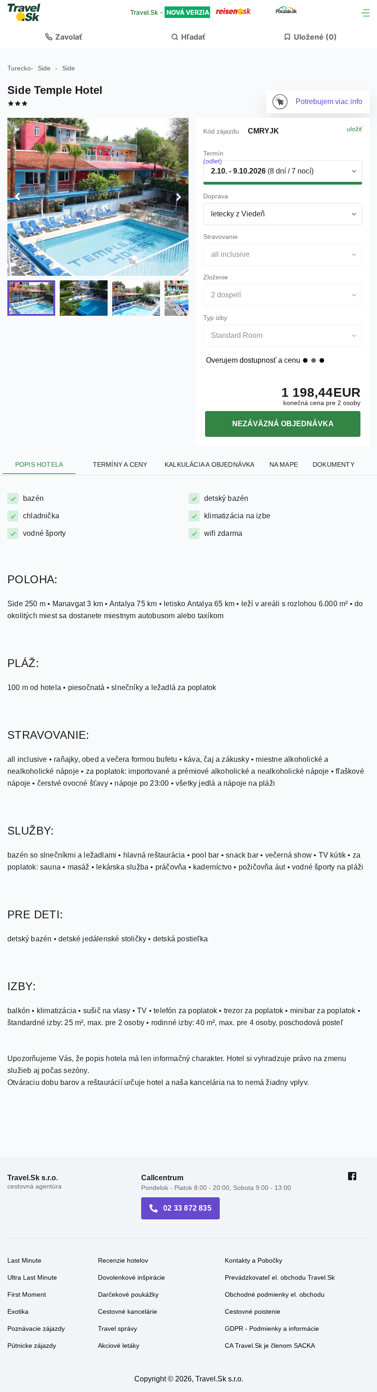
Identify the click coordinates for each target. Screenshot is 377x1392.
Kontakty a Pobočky (253, 1260)
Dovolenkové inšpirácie (131, 1277)
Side (44, 68)
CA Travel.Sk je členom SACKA (270, 1345)
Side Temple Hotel (55, 90)
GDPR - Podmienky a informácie (272, 1328)
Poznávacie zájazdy (36, 1328)
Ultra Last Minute (32, 1277)
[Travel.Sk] (29, 12)
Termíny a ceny (120, 464)
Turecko (19, 68)
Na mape (283, 464)
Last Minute (24, 1260)
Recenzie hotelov (123, 1260)
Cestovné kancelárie (127, 1311)
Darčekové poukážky (128, 1294)
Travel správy (117, 1328)
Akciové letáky (118, 1345)
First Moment (26, 1294)
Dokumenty (333, 464)
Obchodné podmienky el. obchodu (275, 1294)
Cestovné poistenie (252, 1311)
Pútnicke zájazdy (31, 1345)
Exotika (18, 1311)
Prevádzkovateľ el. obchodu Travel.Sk (280, 1277)
